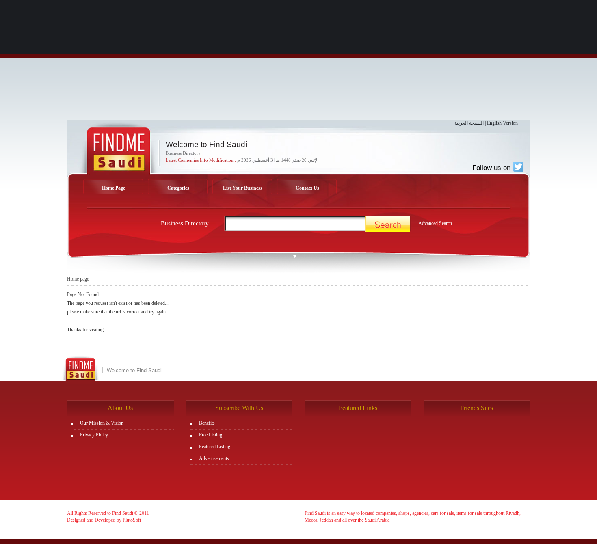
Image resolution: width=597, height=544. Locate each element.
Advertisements (214, 458)
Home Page (113, 188)
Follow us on (492, 168)
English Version (502, 123)
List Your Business (242, 188)
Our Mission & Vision (101, 423)
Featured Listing (214, 446)
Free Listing (210, 435)
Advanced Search (435, 223)
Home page (78, 279)
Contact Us (307, 188)
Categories (178, 188)
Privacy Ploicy (94, 435)
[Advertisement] (298, 63)
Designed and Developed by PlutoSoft (104, 520)
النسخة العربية (469, 123)
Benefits (207, 423)
